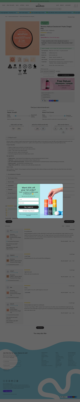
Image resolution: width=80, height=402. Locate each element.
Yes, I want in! (28, 207)
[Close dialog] (61, 185)
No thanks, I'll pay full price (28, 210)
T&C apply (28, 215)
